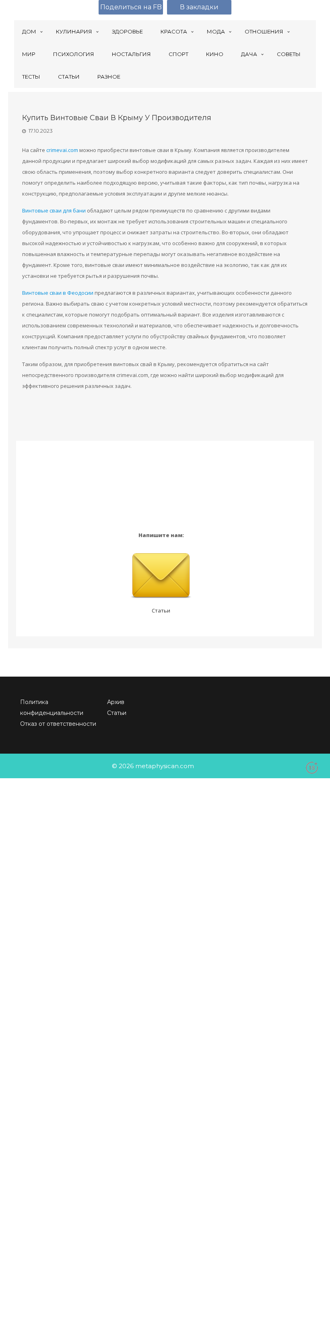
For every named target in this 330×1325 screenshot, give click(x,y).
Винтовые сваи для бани (54, 210)
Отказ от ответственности (58, 723)
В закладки (199, 7)
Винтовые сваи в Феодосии (57, 292)
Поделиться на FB (131, 7)
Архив (115, 702)
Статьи (161, 610)
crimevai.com (62, 150)
